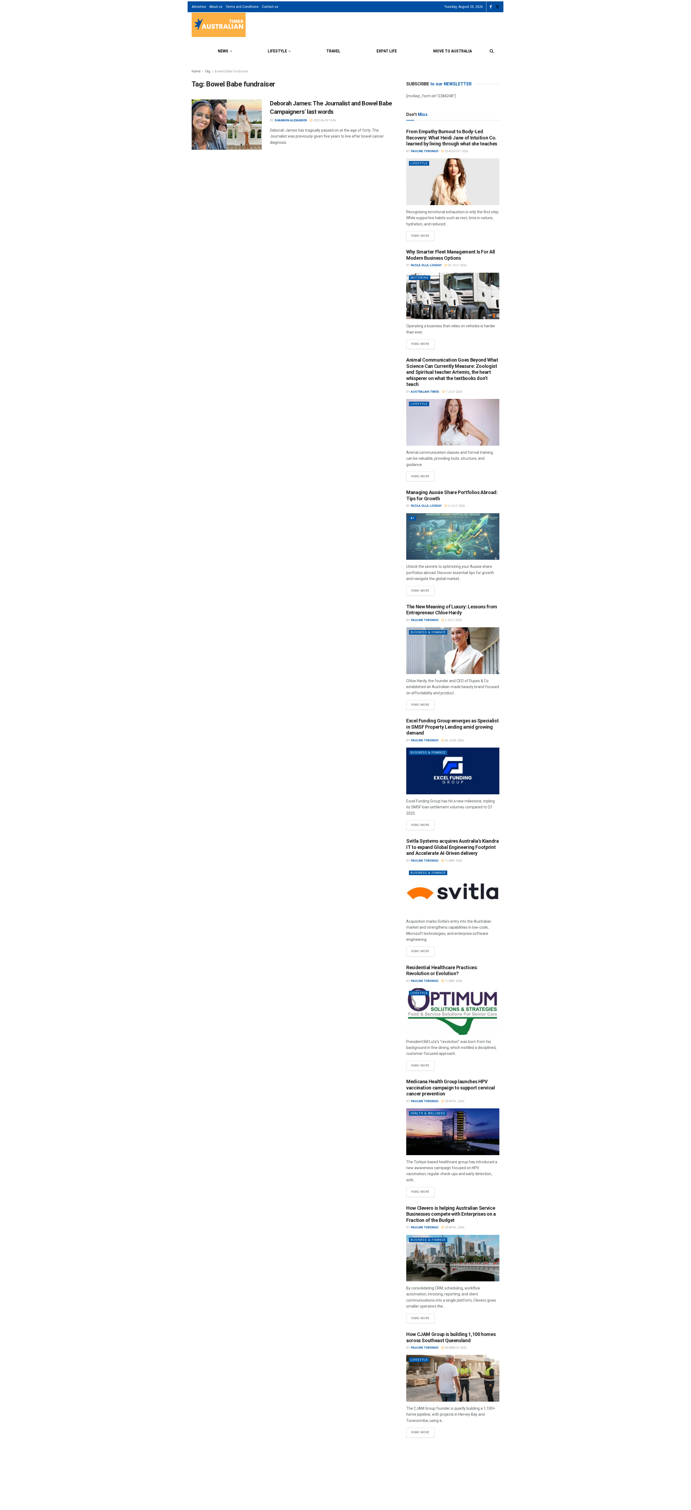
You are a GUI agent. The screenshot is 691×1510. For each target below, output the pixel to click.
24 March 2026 (455, 1347)
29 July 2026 (456, 265)
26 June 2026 (454, 740)
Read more (423, 234)
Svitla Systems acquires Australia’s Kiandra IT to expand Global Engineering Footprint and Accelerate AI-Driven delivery (452, 847)
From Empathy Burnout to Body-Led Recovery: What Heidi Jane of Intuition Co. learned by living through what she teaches (451, 137)
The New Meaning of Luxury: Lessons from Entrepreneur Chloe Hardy (451, 610)
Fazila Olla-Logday (426, 265)
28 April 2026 (454, 1101)
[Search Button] (492, 51)
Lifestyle (277, 51)
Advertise (199, 7)
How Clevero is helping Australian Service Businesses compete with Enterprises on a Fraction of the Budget (451, 1214)
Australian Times (425, 392)
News (223, 51)
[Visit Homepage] (219, 25)
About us (215, 7)
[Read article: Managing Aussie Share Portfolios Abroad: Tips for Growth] (452, 536)
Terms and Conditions (242, 7)
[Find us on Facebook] (491, 6)
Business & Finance (428, 632)
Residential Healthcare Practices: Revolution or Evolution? (442, 970)
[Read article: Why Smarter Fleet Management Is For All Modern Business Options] (452, 296)
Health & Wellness (428, 1113)
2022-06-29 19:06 (324, 120)
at (413, 518)
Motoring (420, 277)
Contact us (270, 7)
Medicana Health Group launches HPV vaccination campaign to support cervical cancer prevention (450, 1087)
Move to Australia (452, 51)
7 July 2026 (453, 392)
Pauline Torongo (424, 151)
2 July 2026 (456, 506)
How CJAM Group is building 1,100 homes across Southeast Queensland (451, 1337)
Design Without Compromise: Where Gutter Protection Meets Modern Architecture (452, 1452)
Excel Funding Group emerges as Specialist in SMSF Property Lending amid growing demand (452, 727)
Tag (207, 71)
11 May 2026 (453, 860)
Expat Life (387, 51)
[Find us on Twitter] (497, 6)
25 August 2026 (456, 151)
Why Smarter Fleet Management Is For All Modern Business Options (450, 255)
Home (196, 71)
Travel (333, 51)
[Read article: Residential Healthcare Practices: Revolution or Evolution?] (452, 1011)
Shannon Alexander (291, 120)
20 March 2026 (458, 1462)
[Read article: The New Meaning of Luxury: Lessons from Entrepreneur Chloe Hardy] (452, 650)
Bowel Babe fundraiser (231, 71)
